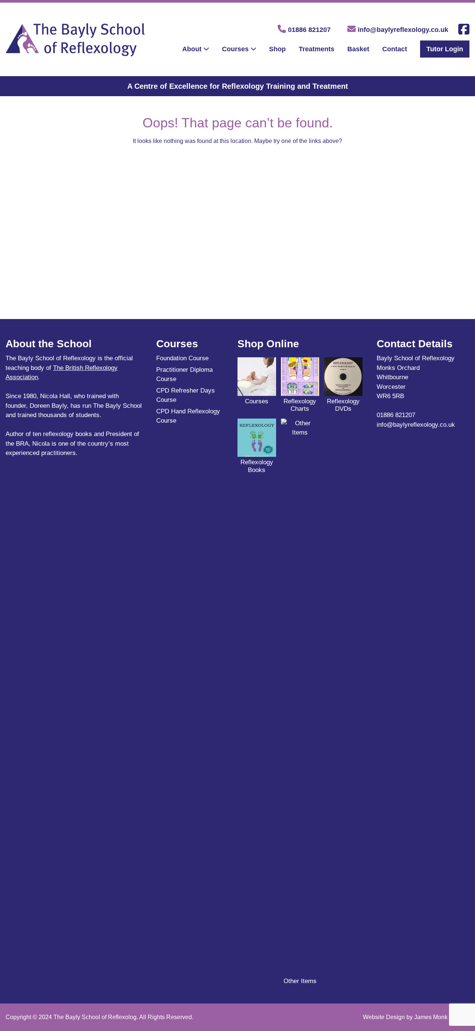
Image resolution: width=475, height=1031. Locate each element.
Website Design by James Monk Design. (416, 1017)
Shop (277, 49)
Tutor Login (444, 49)
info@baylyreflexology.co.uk (402, 29)
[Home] (75, 52)
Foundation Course (182, 358)
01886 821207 (308, 29)
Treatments (316, 49)
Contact (394, 49)
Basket (358, 49)
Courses (235, 49)
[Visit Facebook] (463, 31)
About (192, 49)
